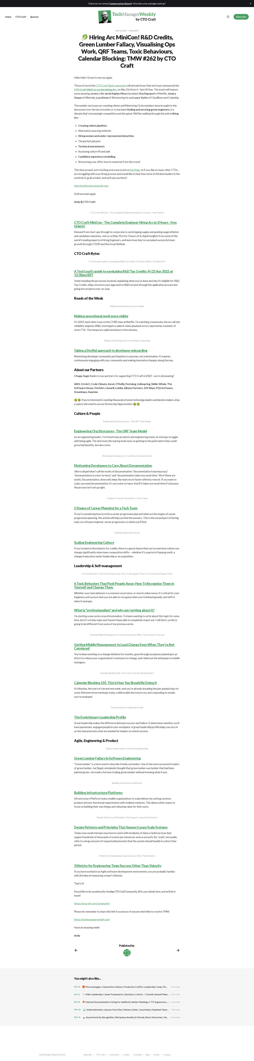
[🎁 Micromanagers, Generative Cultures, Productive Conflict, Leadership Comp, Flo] (127, 987)
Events (156, 1054)
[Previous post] (76, 950)
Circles (126, 1054)
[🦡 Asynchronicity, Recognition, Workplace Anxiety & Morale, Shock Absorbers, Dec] (127, 1017)
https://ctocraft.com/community (92, 903)
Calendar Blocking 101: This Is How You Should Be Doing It (115, 683)
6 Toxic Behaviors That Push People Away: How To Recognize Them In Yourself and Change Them (124, 585)
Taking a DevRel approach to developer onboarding (110, 350)
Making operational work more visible (101, 316)
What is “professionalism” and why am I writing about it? (114, 610)
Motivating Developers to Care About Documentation (113, 466)
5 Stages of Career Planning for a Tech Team (105, 508)
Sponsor (34, 16)
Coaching (137, 1054)
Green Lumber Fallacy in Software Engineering (107, 758)
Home (8, 16)
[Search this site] (228, 17)
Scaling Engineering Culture (94, 542)
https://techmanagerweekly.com (92, 919)
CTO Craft (20, 16)
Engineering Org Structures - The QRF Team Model (110, 431)
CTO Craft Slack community (111, 85)
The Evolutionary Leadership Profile (100, 717)
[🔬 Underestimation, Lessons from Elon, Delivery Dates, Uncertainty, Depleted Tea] (127, 1009)
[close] (250, 3)
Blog (147, 1054)
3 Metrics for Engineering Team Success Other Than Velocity (117, 866)
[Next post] (178, 950)
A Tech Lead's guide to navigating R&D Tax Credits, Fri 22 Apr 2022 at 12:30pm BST (123, 273)
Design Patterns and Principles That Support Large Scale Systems (120, 827)
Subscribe (241, 16)
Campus (167, 1054)
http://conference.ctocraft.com (91, 185)
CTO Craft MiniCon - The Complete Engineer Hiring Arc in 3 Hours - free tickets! (125, 224)
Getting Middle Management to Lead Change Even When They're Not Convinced (124, 646)
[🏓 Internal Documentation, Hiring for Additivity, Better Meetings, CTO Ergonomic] (127, 1002)
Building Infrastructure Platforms (98, 793)
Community (114, 1054)
